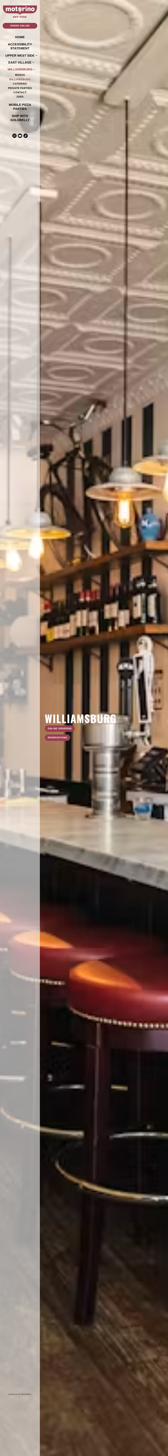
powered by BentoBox (24, 1394)
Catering (20, 83)
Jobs (20, 96)
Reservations (57, 737)
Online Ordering (60, 728)
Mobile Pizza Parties (23, 107)
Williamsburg (20, 69)
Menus (20, 75)
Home (20, 37)
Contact (20, 92)
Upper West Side (20, 55)
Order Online (20, 25)
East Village (20, 62)
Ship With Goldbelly (23, 118)
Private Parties (20, 88)
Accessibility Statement (20, 46)
